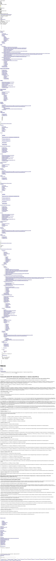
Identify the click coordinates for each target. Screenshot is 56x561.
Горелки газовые (6, 75)
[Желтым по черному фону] (0, 6)
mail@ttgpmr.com (2, 19)
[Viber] (2, 119)
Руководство (4, 33)
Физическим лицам (7, 58)
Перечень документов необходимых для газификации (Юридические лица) (15, 56)
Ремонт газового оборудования (8, 49)
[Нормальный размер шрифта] (1, 2)
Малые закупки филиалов (6, 82)
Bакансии (3, 94)
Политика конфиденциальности (5, 554)
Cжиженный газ (4, 114)
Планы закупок (4, 159)
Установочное (4, 74)
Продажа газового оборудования (4, 68)
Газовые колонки (4, 148)
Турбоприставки (6, 78)
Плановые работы (6, 38)
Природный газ (4, 177)
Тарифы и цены (2, 112)
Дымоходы (5, 76)
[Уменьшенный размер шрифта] (0, 1)
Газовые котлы (4, 147)
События (1, 532)
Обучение (3, 92)
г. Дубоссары (6, 63)
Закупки (1, 80)
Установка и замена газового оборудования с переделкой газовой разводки (15, 48)
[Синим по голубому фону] (0, 7)
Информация (4, 109)
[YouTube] (2, 118)
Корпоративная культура (5, 164)
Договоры (3, 107)
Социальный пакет (5, 93)
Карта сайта (2, 555)
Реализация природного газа (6, 57)
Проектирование (2, 540)
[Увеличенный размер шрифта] (1, 3)
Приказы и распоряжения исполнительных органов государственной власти (13, 106)
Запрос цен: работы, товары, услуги (7, 85)
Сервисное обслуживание (8, 50)
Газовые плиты (4, 72)
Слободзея (5, 96)
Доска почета (4, 41)
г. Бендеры (5, 62)
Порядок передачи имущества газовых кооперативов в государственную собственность (17, 55)
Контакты (1, 102)
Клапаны (5, 77)
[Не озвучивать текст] (0, 12)
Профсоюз (5, 40)
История (3, 35)
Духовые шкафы (4, 73)
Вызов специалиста (7, 51)
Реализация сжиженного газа (6, 59)
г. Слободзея (6, 64)
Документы (2, 103)
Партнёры (3, 131)
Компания (1, 32)
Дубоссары (5, 98)
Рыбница (5, 99)
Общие (5, 36)
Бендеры (5, 95)
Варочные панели (4, 71)
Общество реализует (5, 84)
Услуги (1, 44)
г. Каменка (5, 65)
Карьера (1, 90)
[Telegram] (2, 117)
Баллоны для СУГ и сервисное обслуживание (11, 60)
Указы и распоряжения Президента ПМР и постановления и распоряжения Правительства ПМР (16, 105)
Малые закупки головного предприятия (8, 155)
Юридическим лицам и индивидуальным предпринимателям (11, 52)
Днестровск (5, 97)
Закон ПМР (4, 170)
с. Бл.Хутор (5, 61)
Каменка (5, 100)
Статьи (1, 111)
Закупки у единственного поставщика (8, 83)
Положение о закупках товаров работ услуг (8, 86)
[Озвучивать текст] (0, 11)
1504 (1, 17)
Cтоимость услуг (4, 115)
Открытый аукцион (5, 87)
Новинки (5, 37)
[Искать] (16, 373)
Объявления (4, 523)
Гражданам (4, 46)
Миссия (3, 42)
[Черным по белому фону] (0, 5)
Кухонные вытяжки (5, 151)
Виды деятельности (5, 34)
